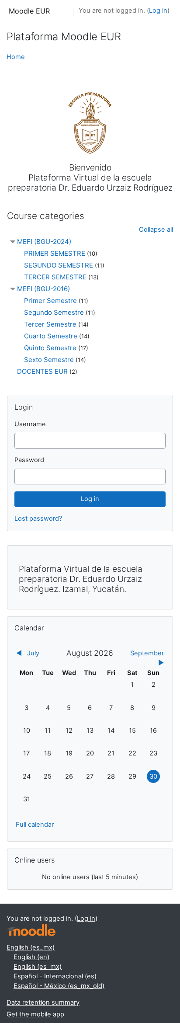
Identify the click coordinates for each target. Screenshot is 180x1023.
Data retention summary (43, 1002)
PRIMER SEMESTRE (54, 253)
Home (16, 57)
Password (29, 460)
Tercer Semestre (50, 324)
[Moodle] (31, 930)
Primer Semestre (50, 300)
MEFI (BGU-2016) (43, 289)
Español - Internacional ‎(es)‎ (55, 976)
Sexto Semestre (49, 359)
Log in (158, 10)
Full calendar (35, 824)
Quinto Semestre (50, 348)
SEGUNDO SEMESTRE (58, 265)
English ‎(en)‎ (31, 957)
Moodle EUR (29, 11)
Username (30, 424)
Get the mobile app (35, 1014)
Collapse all (156, 229)
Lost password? (38, 518)
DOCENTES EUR (42, 371)
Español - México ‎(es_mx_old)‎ (59, 986)
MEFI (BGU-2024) (44, 241)
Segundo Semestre (54, 312)
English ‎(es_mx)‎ (31, 947)
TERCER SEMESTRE (55, 277)
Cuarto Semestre (50, 336)
